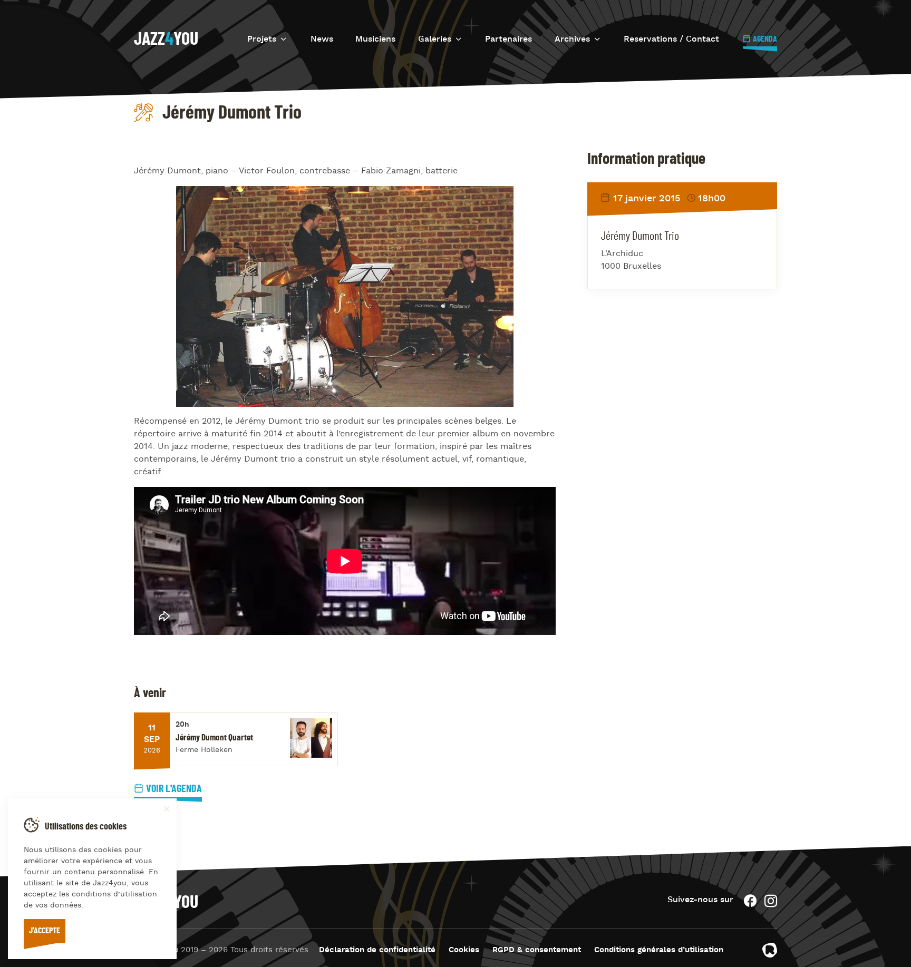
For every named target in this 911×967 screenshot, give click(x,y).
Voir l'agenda (174, 789)
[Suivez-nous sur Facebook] (750, 900)
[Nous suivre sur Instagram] (770, 900)
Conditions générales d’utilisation (658, 950)
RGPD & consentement (536, 950)
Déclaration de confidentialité (377, 950)
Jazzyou (166, 39)
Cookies (464, 950)
